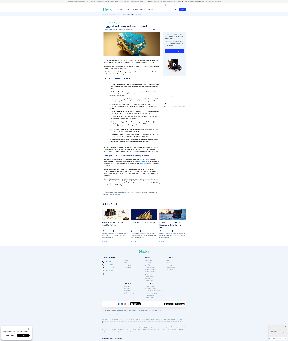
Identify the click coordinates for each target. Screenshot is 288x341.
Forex (167, 260)
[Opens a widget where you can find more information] (277, 332)
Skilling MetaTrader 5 (129, 293)
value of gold (144, 163)
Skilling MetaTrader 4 (129, 292)
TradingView (127, 288)
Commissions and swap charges (152, 265)
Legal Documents (149, 297)
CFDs (120, 194)
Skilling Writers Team (110, 29)
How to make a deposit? (150, 288)
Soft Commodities (170, 269)
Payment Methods (149, 286)
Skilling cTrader (127, 290)
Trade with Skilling (174, 51)
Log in (175, 9)
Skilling (104, 14)
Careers (126, 262)
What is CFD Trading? (150, 269)
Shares (168, 262)
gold (150, 72)
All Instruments (148, 262)
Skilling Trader (127, 286)
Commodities (169, 265)
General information (149, 295)
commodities (141, 161)
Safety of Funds (127, 265)
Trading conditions (149, 274)
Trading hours (148, 264)
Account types (148, 260)
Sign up (182, 9)
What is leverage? (149, 273)
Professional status (149, 276)
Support (177, 4)
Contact (126, 264)
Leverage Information (150, 267)
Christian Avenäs (108, 231)
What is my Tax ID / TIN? (151, 293)
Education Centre (149, 280)
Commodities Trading (114, 14)
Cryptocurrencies (170, 267)
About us (126, 260)
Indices (168, 264)
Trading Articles (149, 278)
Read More (105, 241)
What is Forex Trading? (150, 271)
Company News (127, 267)
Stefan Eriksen (136, 231)
